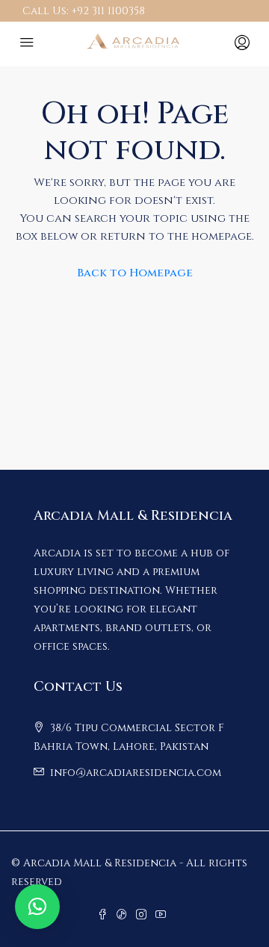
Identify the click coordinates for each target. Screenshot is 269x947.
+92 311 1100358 (108, 11)
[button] (37, 906)
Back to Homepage (135, 273)
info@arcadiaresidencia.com (135, 773)
